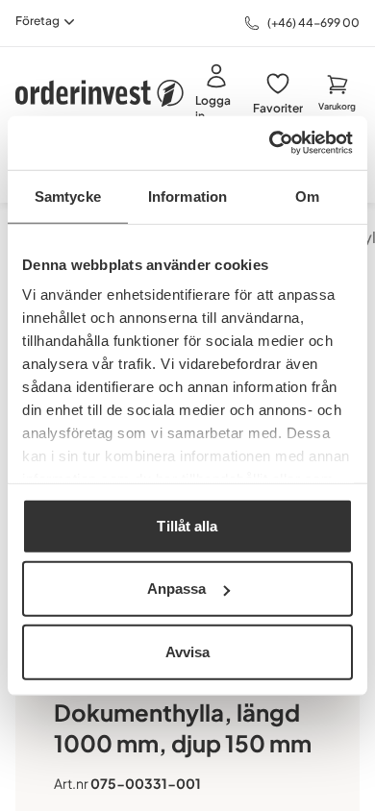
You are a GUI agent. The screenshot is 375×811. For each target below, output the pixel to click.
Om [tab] (307, 195)
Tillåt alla (187, 525)
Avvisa (188, 651)
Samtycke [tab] (68, 195)
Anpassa (177, 588)
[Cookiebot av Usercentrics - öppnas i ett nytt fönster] (270, 143)
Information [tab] (187, 195)
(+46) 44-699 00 (313, 22)
